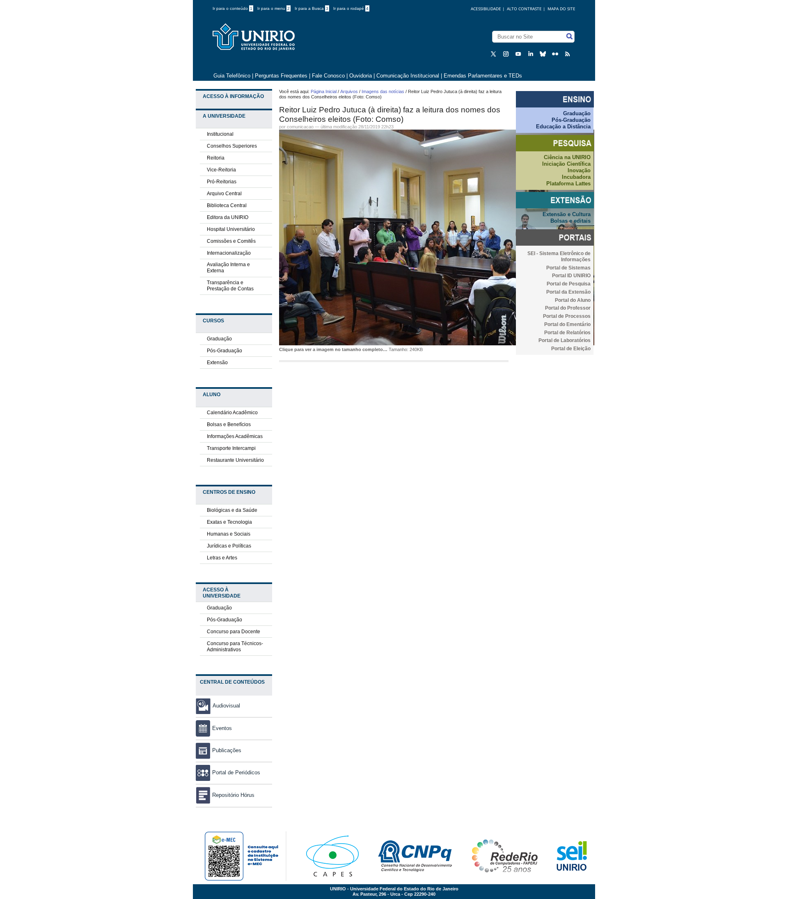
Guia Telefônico (231, 76)
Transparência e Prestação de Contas (230, 286)
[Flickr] (556, 53)
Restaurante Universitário (235, 460)
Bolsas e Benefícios (229, 424)
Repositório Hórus (233, 795)
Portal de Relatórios (567, 332)
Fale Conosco (328, 76)
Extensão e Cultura (567, 214)
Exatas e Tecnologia (229, 522)
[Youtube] (519, 53)
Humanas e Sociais (228, 534)
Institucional (220, 134)
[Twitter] (494, 53)
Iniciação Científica (566, 164)
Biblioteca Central (227, 205)
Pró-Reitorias (221, 182)
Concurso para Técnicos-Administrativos (235, 647)
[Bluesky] (544, 53)
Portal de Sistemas (568, 268)
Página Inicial (324, 91)
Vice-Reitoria (221, 170)
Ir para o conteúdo (232, 8)
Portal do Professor (568, 308)
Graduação (219, 339)
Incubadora (576, 177)
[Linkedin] (531, 53)
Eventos (222, 728)
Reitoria (215, 158)
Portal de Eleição (571, 348)
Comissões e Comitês (231, 241)
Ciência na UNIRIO (567, 157)
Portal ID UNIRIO (571, 275)
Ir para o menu (273, 8)
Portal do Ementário (567, 324)
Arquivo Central (224, 193)
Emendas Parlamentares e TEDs (483, 76)
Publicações (226, 750)
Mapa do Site (561, 8)
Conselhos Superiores (232, 146)
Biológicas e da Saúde (232, 510)
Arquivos (349, 91)
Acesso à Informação (233, 96)
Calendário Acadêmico (232, 412)
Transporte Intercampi (231, 448)
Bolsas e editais (570, 221)
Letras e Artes (222, 558)
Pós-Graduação (224, 351)
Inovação (579, 170)
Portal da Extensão (568, 292)
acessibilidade (486, 8)
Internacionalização (229, 253)
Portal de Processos (567, 316)
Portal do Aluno (573, 300)
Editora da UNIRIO (227, 217)
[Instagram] (507, 53)
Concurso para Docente (233, 631)
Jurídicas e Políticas (229, 546)
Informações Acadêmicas (235, 436)
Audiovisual (226, 706)
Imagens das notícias (383, 91)
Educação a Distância (563, 126)
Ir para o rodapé (351, 8)
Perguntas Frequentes (281, 76)
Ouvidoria (361, 76)
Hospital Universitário (231, 229)
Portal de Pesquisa (569, 284)
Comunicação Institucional (407, 76)
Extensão (217, 362)
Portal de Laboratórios (564, 340)
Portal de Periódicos (236, 772)
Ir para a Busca (311, 8)
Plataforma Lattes (568, 183)
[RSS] (568, 53)
